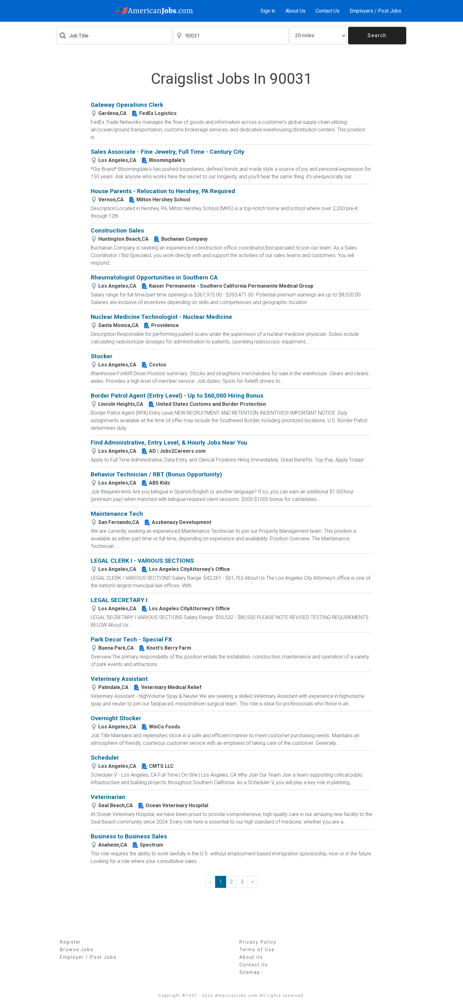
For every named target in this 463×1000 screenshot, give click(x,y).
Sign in (267, 11)
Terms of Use (256, 949)
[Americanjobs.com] (156, 11)
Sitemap (249, 972)
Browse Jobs (77, 949)
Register (70, 942)
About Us (295, 11)
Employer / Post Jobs (88, 957)
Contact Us (328, 11)
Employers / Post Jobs (375, 11)
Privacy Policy (258, 942)
